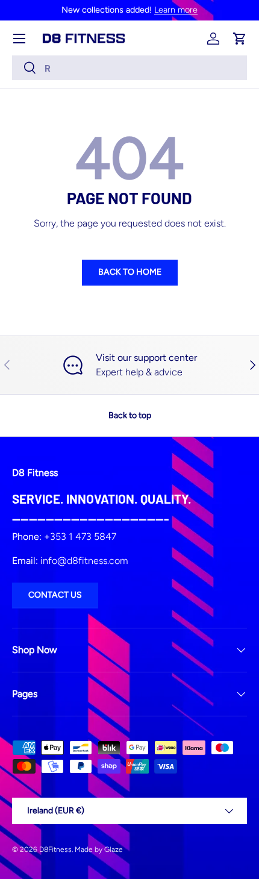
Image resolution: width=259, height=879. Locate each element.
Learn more (176, 9)
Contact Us (55, 595)
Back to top (129, 415)
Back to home (129, 272)
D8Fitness (55, 849)
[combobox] (129, 67)
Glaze (113, 849)
